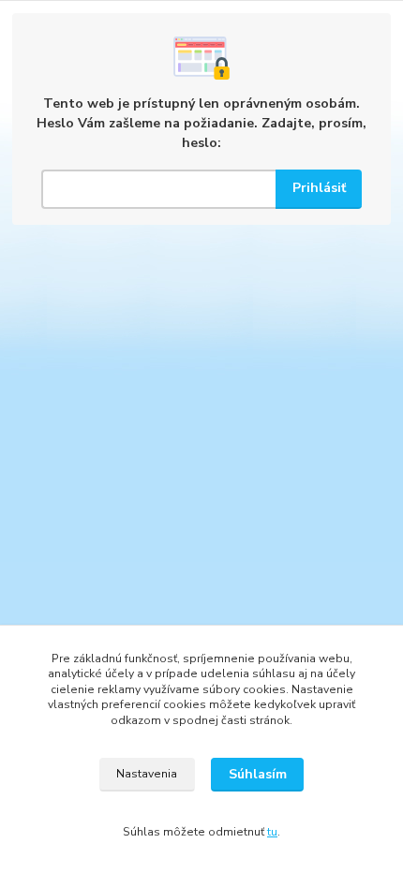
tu (272, 831)
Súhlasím (258, 774)
